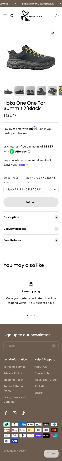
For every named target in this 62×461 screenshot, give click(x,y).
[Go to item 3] (30, 91)
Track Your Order (45, 379)
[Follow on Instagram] (14, 413)
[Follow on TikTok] (23, 413)
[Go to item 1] (8, 91)
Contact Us (41, 373)
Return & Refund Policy (13, 388)
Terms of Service (14, 366)
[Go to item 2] (19, 91)
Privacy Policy (12, 373)
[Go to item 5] (52, 91)
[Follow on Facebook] (5, 413)
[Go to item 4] (41, 91)
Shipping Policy (13, 379)
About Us (40, 366)
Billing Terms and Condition (14, 399)
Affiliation (40, 386)
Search (38, 392)
